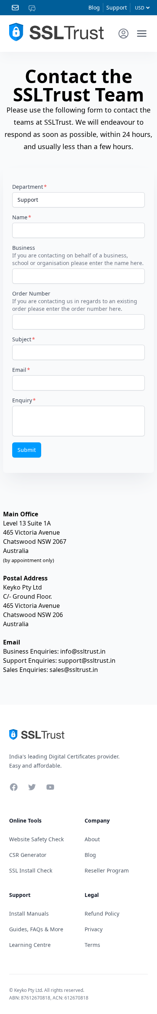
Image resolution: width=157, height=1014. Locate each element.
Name (19, 217)
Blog (94, 7)
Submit (27, 449)
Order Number (31, 293)
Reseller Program (107, 870)
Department (27, 186)
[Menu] (142, 33)
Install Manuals (29, 913)
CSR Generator (27, 854)
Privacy (94, 929)
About (92, 839)
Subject (21, 339)
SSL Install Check (30, 870)
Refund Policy (102, 913)
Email (19, 369)
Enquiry (22, 400)
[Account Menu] (123, 33)
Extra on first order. (98, 51)
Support (116, 7)
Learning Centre (30, 944)
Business (23, 247)
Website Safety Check (36, 839)
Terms (92, 944)
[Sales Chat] (33, 7)
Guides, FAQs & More (36, 929)
